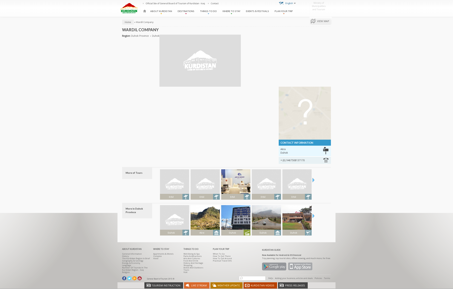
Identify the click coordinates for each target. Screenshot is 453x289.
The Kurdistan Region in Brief (136, 258)
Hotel (155, 258)
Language (126, 265)
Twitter (129, 278)
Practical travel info (222, 260)
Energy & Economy (131, 263)
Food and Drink (191, 260)
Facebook (124, 278)
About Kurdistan (161, 11)
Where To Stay (231, 11)
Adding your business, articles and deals (294, 278)
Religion (126, 272)
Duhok (155, 35)
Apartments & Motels (163, 253)
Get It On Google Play (274, 266)
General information (132, 253)
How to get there (222, 256)
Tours (186, 270)
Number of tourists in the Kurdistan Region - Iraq (135, 268)
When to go (219, 253)
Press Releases (295, 285)
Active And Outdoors (193, 267)
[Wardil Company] (200, 85)
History (125, 256)
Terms (327, 278)
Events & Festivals (257, 11)
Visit (185, 272)
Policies (318, 278)
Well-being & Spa (192, 253)
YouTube (139, 278)
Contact (215, 3)
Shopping (188, 265)
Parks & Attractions (193, 256)
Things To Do (208, 11)
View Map (323, 21)
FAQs (270, 278)
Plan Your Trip (284, 11)
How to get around (222, 258)
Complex (157, 256)
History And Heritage (193, 263)
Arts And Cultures (192, 258)
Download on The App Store (300, 266)
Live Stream (199, 285)
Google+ (134, 278)
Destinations (186, 11)
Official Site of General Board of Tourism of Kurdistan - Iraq (175, 3)
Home (144, 11)
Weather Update (228, 285)
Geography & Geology (132, 260)
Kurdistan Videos (262, 285)
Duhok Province (140, 35)
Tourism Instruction (165, 285)
